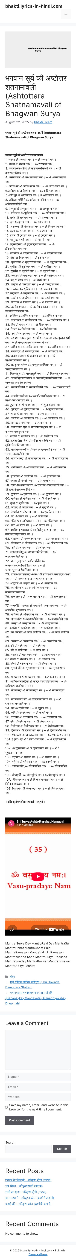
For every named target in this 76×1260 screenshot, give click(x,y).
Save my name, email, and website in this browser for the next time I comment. (38, 1107)
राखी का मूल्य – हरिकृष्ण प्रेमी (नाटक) (25, 1192)
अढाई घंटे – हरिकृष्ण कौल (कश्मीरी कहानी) (28, 1204)
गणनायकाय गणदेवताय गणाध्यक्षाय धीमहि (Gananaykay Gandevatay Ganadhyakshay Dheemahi (35, 998)
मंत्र (12, 976)
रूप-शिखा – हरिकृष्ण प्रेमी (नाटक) (24, 1186)
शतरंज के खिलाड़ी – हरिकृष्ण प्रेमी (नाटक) (28, 1180)
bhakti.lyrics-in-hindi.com (33, 6)
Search (10, 1142)
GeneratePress (38, 1254)
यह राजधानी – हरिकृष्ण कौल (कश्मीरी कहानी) (29, 1198)
